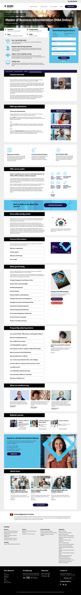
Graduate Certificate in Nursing (65, 532)
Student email (44, 574)
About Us (6, 577)
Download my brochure (55, 205)
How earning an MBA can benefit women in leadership (59, 491)
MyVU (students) (44, 573)
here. (34, 115)
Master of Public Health (63, 534)
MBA (12, 487)
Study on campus (7, 582)
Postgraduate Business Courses (10, 539)
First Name (53, 41)
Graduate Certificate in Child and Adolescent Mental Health (65, 556)
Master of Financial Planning (46, 531)
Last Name (53, 46)
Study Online (44, 6)
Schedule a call (57, 303)
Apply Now (6, 576)
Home (6, 14)
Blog (61, 6)
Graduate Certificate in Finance (28, 533)
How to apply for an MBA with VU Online (39, 491)
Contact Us (6, 581)
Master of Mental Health (64, 542)
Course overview (9, 71)
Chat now (53, 352)
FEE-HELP (16, 35)
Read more (13, 499)
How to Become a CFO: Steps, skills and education (19, 491)
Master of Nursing (62, 531)
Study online (6, 574)
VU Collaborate (44, 576)
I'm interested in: (55, 36)
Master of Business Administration (11, 531)
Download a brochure (56, 299)
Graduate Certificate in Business (10, 538)
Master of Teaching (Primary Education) (12, 544)
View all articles (41, 505)
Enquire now (71, 6)
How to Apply (53, 6)
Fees (5, 573)
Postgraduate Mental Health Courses (66, 560)
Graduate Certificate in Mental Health (66, 544)
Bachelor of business (64, 420)
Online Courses (33, 6)
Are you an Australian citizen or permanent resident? (61, 51)
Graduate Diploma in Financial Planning (48, 532)
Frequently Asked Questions (35, 71)
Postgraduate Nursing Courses (65, 558)
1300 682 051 (73, 1)
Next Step (63, 57)
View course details (22, 428)
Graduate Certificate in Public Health (66, 535)
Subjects (26, 71)
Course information (18, 71)
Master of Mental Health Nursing (65, 545)
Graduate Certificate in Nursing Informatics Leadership (65, 562)
